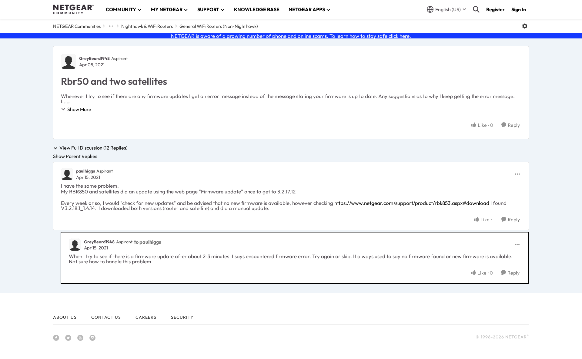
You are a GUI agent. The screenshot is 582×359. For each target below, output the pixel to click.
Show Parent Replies (75, 156)
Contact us (106, 317)
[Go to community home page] (73, 9)
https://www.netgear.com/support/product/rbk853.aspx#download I (413, 203)
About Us (65, 317)
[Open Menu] (524, 26)
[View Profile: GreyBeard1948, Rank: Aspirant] (68, 61)
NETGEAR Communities (77, 26)
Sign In (518, 9)
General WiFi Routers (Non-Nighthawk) (218, 26)
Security (182, 317)
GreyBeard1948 (94, 58)
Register (495, 9)
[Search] (476, 9)
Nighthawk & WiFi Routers (147, 26)
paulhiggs (85, 171)
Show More (79, 109)
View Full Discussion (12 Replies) (93, 148)
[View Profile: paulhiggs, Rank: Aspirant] (67, 174)
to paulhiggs (147, 241)
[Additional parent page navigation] (111, 26)
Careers (145, 317)
